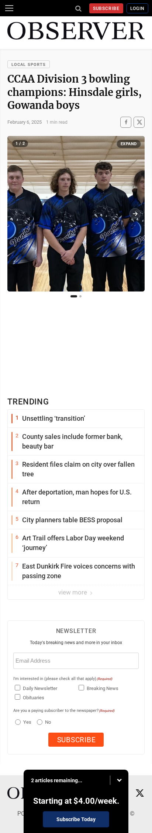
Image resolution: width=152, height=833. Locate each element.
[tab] (73, 296)
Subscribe (106, 8)
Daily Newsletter (40, 688)
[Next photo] (135, 213)
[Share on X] (139, 122)
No (48, 722)
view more (73, 592)
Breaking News (102, 688)
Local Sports (28, 64)
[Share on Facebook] (125, 122)
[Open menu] (9, 8)
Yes (26, 722)
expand (129, 143)
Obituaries (33, 697)
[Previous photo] (17, 213)
